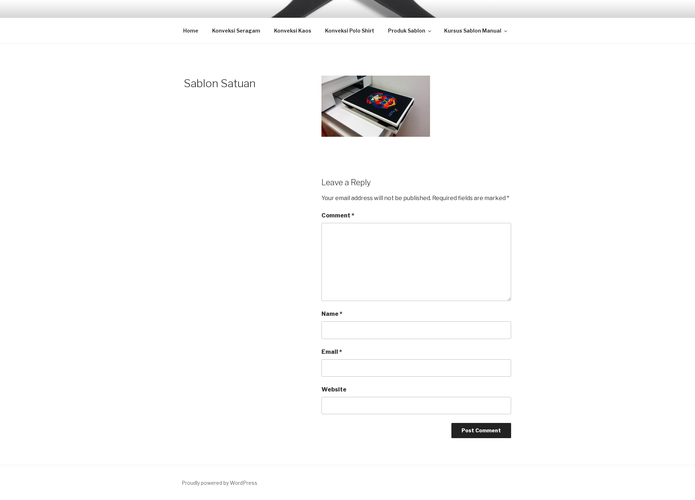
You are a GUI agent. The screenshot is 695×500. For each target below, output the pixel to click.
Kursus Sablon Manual (472, 30)
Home (190, 30)
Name (331, 313)
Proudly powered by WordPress (219, 483)
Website (333, 389)
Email (331, 351)
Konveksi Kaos (292, 30)
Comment (337, 215)
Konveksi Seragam (236, 30)
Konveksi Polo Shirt (349, 30)
